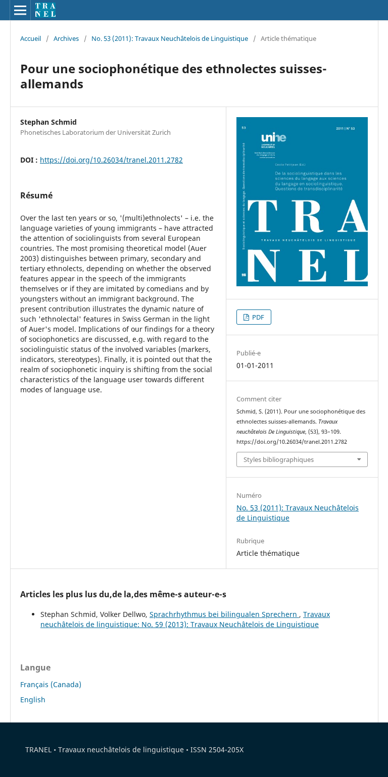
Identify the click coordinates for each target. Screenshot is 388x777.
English (32, 699)
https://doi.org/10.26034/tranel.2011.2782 (111, 160)
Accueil (30, 38)
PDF (257, 317)
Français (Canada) (50, 684)
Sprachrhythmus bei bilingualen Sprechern (224, 614)
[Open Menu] (20, 10)
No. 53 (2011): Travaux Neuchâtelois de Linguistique (169, 38)
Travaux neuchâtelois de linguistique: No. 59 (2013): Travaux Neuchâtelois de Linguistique (185, 619)
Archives (66, 38)
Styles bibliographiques (279, 459)
